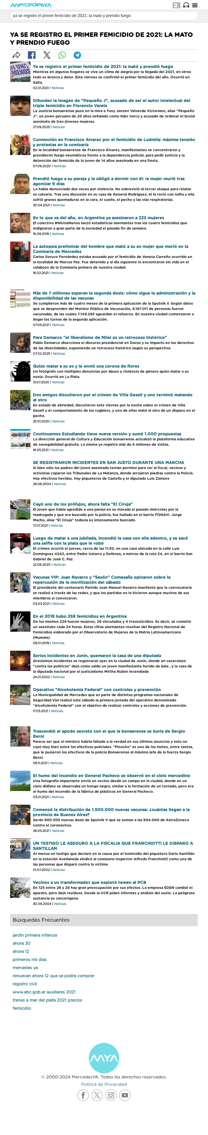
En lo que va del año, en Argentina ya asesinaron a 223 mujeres (98, 218)
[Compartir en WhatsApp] (62, 55)
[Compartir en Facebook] (32, 55)
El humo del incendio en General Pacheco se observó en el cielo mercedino (111, 776)
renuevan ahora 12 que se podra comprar (53, 976)
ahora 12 (21, 952)
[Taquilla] (176, 5)
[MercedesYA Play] (186, 5)
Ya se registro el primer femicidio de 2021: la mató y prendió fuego (103, 67)
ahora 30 (21, 943)
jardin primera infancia (35, 935)
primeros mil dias (30, 960)
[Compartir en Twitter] (47, 55)
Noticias (58, 88)
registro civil (25, 984)
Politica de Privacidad (104, 1084)
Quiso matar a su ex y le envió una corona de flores (86, 366)
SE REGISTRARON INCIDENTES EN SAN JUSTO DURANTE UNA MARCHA (108, 463)
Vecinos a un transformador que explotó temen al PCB (89, 883)
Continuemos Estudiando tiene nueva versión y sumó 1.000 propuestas (107, 434)
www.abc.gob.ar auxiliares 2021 (44, 992)
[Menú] (195, 5)
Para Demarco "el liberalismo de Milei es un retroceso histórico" (100, 338)
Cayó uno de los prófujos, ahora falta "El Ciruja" (83, 504)
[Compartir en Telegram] (77, 55)
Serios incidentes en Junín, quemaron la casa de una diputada (97, 656)
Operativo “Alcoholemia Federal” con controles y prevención (97, 690)
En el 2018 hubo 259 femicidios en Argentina (80, 616)
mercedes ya (25, 968)
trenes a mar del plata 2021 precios (47, 1000)
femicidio (22, 1008)
